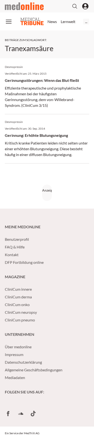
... (86, 21)
